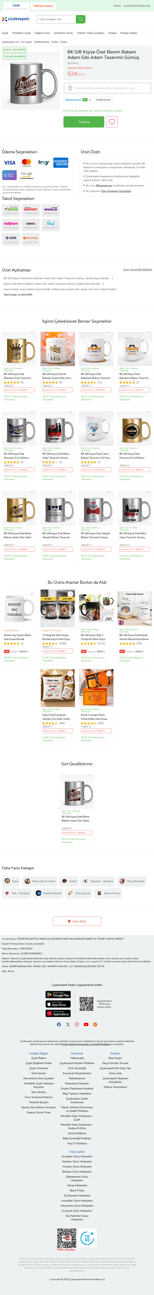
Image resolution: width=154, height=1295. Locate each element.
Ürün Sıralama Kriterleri (39, 1097)
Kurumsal (77, 1053)
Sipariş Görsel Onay (39, 1112)
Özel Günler (39, 1073)
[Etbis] (66, 1239)
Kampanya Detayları (77, 1083)
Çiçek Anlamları (38, 1068)
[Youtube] (86, 1024)
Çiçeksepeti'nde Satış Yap (137, 5)
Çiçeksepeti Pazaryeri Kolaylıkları (115, 1080)
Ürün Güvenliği (77, 1068)
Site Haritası (38, 1092)
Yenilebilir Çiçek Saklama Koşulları (39, 1085)
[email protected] (35, 943)
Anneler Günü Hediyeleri (77, 1166)
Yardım (117, 5)
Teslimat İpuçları (39, 1102)
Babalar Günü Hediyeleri (77, 1171)
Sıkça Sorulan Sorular (115, 1063)
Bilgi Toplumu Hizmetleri (77, 1093)
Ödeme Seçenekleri (115, 1087)
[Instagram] (77, 1024)
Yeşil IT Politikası (77, 1143)
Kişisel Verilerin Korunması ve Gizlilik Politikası (77, 1109)
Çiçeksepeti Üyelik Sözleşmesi (77, 1100)
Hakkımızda (77, 1058)
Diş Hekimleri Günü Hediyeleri (77, 1217)
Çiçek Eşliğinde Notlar (39, 1063)
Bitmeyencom (74, 100)
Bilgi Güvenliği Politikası (77, 1138)
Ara (80, 19)
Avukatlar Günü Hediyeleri (77, 1200)
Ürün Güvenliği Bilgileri (137, 270)
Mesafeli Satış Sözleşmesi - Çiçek (77, 1117)
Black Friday (77, 1190)
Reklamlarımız (77, 1078)
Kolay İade (115, 1073)
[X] (68, 1024)
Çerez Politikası (77, 1133)
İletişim (115, 1053)
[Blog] (95, 1024)
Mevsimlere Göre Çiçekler (38, 1078)
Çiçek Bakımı (38, 1058)
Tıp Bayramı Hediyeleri (77, 1195)
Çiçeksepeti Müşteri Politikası (77, 1063)
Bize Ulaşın (115, 1058)
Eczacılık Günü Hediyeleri (77, 1211)
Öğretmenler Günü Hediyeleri (77, 1178)
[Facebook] (59, 1024)
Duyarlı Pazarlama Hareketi (77, 1088)
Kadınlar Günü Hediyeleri (77, 1161)
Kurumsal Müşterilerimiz (77, 1073)
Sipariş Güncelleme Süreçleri (38, 1107)
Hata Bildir (79, 921)
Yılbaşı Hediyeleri (77, 1185)
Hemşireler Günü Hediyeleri (77, 1206)
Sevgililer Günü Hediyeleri (77, 1156)
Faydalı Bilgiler (38, 1053)
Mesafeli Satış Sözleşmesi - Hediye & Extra (77, 1126)
